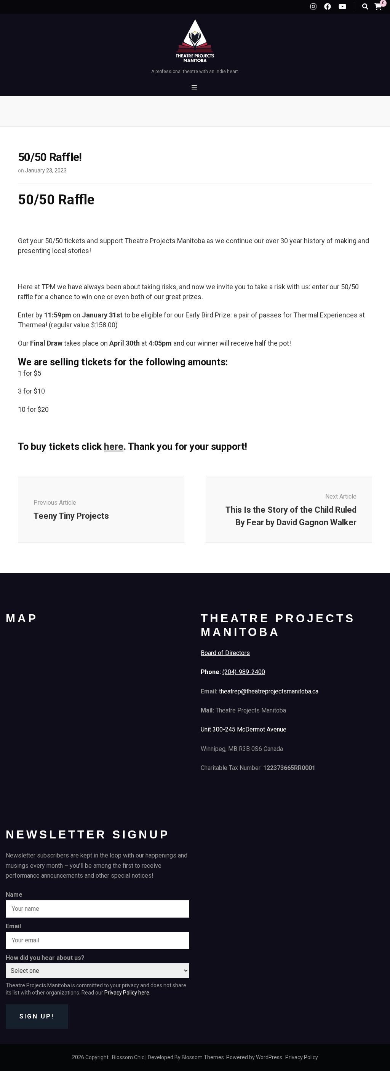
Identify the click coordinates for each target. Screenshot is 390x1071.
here (113, 446)
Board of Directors (225, 653)
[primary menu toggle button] (195, 87)
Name (14, 894)
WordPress (269, 1057)
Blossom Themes (203, 1057)
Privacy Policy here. (127, 993)
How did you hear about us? (45, 957)
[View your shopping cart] (378, 6)
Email (13, 926)
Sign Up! (36, 1016)
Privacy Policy (301, 1057)
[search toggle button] (365, 6)
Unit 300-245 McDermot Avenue (243, 729)
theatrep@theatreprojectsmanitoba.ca (268, 691)
